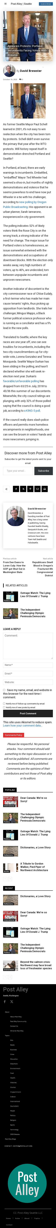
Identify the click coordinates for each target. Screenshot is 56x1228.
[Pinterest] (30, 489)
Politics (7, 600)
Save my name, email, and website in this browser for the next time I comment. (27, 693)
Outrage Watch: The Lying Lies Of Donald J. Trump (35, 833)
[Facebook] (16, 489)
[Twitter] (11, 1001)
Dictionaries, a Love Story (35, 847)
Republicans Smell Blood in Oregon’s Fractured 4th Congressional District (42, 569)
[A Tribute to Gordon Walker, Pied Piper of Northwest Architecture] (10, 867)
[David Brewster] (9, 70)
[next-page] (10, 879)
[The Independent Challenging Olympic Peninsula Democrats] (10, 613)
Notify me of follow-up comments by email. (25, 704)
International (9, 806)
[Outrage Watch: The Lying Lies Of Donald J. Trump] (10, 596)
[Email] (37, 489)
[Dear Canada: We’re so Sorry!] (10, 801)
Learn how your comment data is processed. (23, 725)
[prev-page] (5, 879)
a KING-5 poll (32, 410)
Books (6, 871)
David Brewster (31, 71)
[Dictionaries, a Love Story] (10, 851)
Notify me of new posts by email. (21, 707)
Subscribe (43, 470)
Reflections (8, 855)
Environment (9, 969)
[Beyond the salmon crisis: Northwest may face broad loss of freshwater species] (10, 965)
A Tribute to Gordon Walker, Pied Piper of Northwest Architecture (34, 867)
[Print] (45, 489)
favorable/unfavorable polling (21, 381)
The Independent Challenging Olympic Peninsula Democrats (32, 613)
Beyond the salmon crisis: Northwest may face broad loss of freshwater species (36, 965)
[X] (23, 489)
